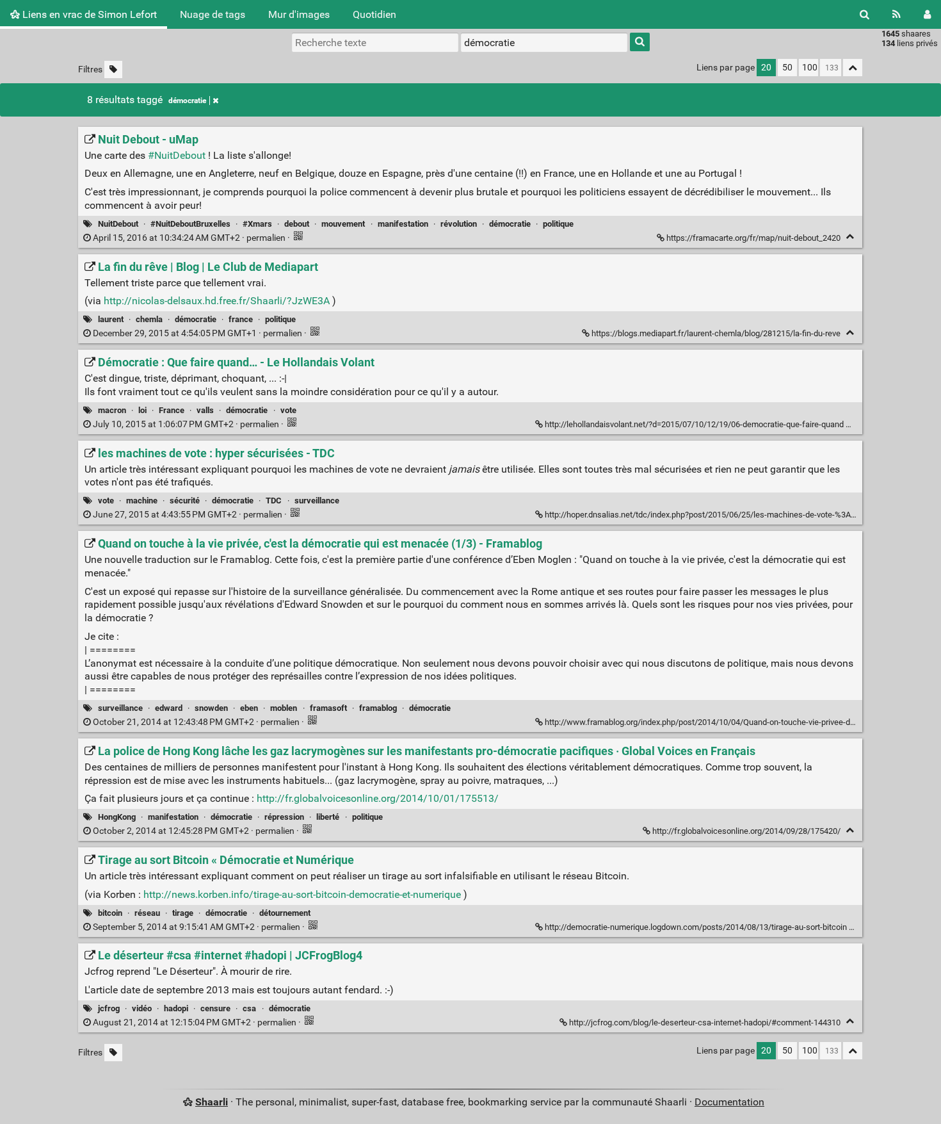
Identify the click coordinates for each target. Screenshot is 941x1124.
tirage (182, 913)
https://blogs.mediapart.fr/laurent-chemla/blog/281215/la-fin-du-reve (716, 333)
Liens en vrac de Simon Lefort (88, 14)
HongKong (117, 817)
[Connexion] (927, 14)
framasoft (328, 708)
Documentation (729, 1102)
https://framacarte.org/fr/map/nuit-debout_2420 (753, 238)
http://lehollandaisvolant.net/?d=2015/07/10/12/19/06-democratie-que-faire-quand (694, 424)
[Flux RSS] (896, 14)
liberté (327, 817)
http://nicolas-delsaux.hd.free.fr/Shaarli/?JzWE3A (217, 301)
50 (787, 67)
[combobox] (544, 42)
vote (288, 410)
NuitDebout (118, 224)
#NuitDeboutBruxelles (190, 224)
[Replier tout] (852, 67)
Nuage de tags (212, 14)
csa (249, 1008)
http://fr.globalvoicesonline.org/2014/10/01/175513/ (378, 798)
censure (215, 1008)
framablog (378, 708)
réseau (147, 913)
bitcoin (110, 913)
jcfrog (109, 1008)
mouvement (343, 224)
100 (809, 67)
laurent (111, 319)
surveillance (316, 500)
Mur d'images (299, 14)
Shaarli (211, 1102)
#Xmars (257, 224)
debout (296, 224)
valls (205, 410)
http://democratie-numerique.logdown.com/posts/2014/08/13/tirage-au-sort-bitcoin (696, 927)
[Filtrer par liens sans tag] (113, 69)
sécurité (185, 500)
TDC (274, 500)
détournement (284, 913)
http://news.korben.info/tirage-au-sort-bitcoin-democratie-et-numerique (302, 894)
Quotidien (374, 14)
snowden (211, 708)
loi (142, 410)
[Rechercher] (864, 14)
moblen (283, 708)
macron (112, 410)
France (171, 410)
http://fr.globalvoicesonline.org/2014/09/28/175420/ (746, 831)
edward (168, 708)
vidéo (142, 1008)
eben (249, 708)
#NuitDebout (176, 155)
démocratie (187, 100)
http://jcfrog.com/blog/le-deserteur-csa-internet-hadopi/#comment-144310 (704, 1022)
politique (558, 224)
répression (284, 817)
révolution (458, 224)
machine (141, 500)
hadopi (176, 1008)
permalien (189, 237)
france (241, 319)
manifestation (403, 224)
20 (766, 67)
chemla (149, 319)
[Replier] (849, 236)
